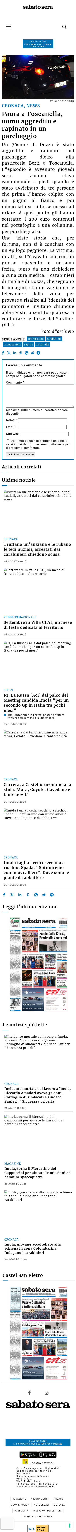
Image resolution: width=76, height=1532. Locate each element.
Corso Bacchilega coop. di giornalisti (38, 1468)
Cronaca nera (12, 344)
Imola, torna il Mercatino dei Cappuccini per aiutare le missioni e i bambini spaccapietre (37, 1173)
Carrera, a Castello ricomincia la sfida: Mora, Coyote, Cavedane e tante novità (37, 789)
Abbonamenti (40, 1499)
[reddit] (32, 353)
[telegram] (38, 353)
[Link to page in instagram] (46, 1392)
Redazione (20, 1499)
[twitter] (9, 353)
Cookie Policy (20, 1505)
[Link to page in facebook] (29, 1392)
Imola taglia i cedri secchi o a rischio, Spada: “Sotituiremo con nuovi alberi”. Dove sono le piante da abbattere (36, 870)
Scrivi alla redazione (38, 1516)
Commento (15, 382)
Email (11, 427)
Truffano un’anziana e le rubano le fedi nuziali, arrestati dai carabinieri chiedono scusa (37, 549)
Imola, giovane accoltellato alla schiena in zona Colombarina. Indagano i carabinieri (32, 1248)
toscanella (42, 344)
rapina (28, 344)
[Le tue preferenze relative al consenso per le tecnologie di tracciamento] (69, 1525)
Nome (11, 420)
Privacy (58, 1499)
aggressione (36, 338)
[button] (59, 25)
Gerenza (59, 1505)
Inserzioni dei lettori (47, 1510)
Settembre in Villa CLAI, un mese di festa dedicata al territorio (38, 625)
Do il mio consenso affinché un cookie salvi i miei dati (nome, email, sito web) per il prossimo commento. (38, 444)
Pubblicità (21, 1510)
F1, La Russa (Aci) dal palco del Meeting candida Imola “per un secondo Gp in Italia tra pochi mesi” (36, 703)
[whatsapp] (26, 353)
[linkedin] (15, 353)
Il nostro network (40, 1463)
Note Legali (42, 1505)
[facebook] (3, 353)
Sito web (12, 434)
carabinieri (53, 338)
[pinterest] (20, 353)
